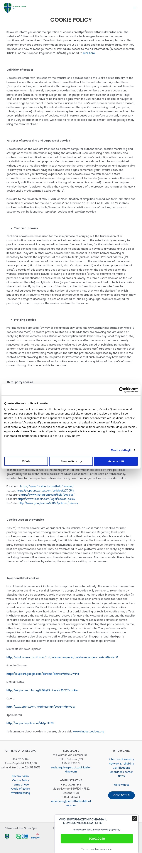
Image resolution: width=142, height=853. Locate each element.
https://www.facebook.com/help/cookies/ (47, 486)
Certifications (121, 768)
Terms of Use (20, 784)
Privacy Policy (20, 776)
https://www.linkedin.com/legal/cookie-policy (46, 499)
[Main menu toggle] (134, 8)
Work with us (121, 785)
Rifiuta (26, 461)
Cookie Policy (20, 780)
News (121, 776)
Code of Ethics (20, 788)
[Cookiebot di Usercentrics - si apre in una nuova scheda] (121, 390)
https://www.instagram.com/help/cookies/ (48, 495)
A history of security (121, 759)
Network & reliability (121, 763)
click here (89, 53)
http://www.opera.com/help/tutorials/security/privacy (40, 707)
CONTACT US (121, 795)
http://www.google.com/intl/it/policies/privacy (48, 503)
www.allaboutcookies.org (88, 731)
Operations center (121, 772)
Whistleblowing (20, 793)
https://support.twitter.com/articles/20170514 (45, 490)
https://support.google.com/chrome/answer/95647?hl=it (42, 674)
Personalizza (69, 461)
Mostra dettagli (121, 450)
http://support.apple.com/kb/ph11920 (30, 723)
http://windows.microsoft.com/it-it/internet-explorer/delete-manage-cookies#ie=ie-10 (62, 657)
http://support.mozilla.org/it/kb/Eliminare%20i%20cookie (42, 690)
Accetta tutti (116, 461)
